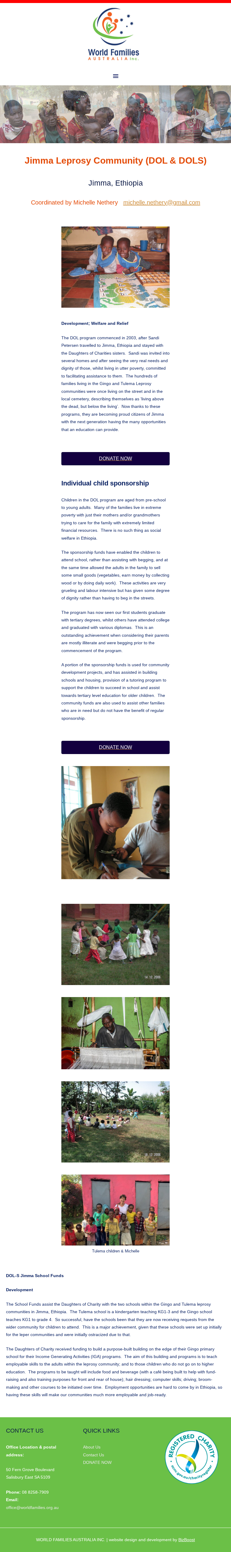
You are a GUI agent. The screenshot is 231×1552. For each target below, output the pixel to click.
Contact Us (93, 1455)
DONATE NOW (97, 1462)
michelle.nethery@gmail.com (161, 202)
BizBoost (186, 1540)
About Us (91, 1447)
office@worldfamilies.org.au (32, 1507)
